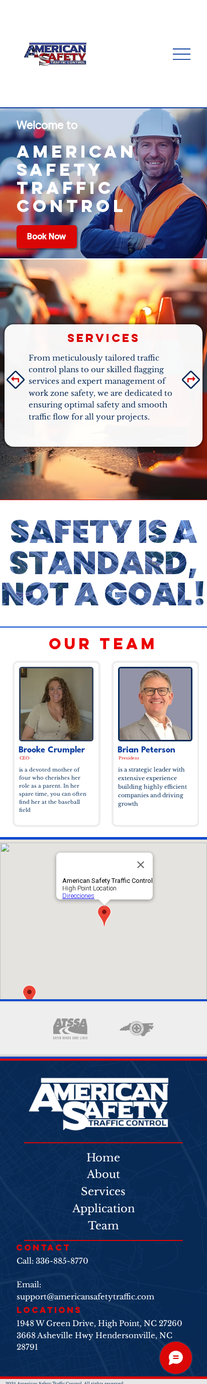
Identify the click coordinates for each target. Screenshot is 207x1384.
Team (103, 1225)
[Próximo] (191, 380)
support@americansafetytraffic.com (85, 1296)
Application (103, 1208)
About (103, 1174)
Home (103, 1157)
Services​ (103, 1191)
